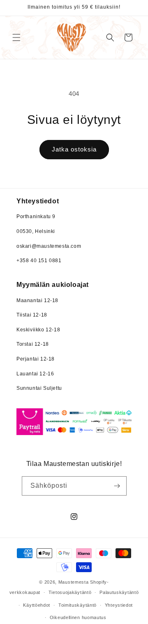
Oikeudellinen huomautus (78, 617)
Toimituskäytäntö (77, 605)
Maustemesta (73, 582)
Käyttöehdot (36, 605)
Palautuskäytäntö (119, 592)
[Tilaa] (117, 486)
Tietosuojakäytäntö (70, 592)
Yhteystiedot (119, 605)
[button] (16, 37)
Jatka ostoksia (74, 149)
